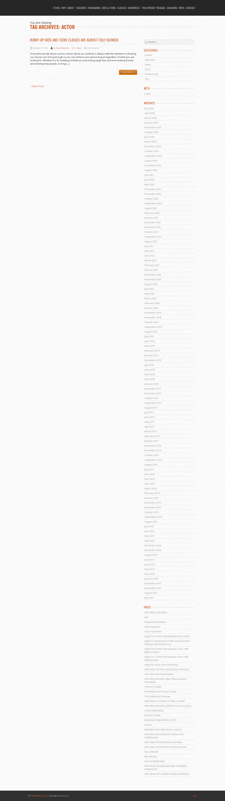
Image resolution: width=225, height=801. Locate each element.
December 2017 (152, 388)
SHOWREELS (134, 7)
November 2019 (152, 317)
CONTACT (190, 7)
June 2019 (149, 341)
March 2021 (150, 260)
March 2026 (150, 117)
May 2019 (149, 345)
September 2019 (153, 326)
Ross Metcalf (151, 751)
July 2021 (149, 246)
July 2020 (149, 288)
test (146, 617)
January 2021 (151, 269)
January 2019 (151, 355)
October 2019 (151, 322)
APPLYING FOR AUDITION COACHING (163, 742)
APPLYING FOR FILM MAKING (159, 674)
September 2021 (153, 236)
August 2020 (150, 284)
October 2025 (151, 132)
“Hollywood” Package (153, 7)
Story (147, 69)
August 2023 (150, 170)
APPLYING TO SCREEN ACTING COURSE (164, 701)
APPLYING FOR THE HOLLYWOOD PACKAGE (166, 669)
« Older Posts (37, 86)
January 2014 (151, 578)
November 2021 (152, 227)
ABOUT (71, 7)
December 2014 (152, 545)
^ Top (194, 795)
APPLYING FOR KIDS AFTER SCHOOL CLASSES (167, 705)
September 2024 (153, 155)
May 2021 (149, 250)
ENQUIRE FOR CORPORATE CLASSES (163, 729)
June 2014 (149, 564)
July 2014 (149, 559)
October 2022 (151, 198)
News (79, 48)
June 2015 (149, 531)
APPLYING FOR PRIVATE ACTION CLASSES (165, 747)
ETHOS (56, 7)
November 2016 (152, 450)
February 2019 (152, 350)
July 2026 (149, 108)
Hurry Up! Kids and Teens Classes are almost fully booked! (74, 40)
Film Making (94, 7)
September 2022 (153, 203)
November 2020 (152, 279)
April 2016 (149, 483)
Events (148, 55)
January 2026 (151, 122)
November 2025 (152, 127)
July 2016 (149, 469)
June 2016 (149, 474)
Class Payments (153, 631)
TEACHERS (81, 7)
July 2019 (149, 336)
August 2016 (150, 464)
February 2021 (152, 265)
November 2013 (152, 588)
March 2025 (150, 141)
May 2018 (149, 374)
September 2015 (153, 516)
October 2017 (151, 398)
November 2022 (152, 193)
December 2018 (152, 360)
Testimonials (151, 74)
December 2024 (152, 146)
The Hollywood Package (157, 696)
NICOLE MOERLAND (154, 761)
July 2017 (149, 412)
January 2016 (151, 497)
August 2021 (150, 241)
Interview (150, 59)
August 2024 (150, 160)
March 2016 (150, 488)
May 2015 (149, 535)
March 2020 (150, 298)
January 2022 (151, 217)
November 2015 (152, 507)
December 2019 (152, 312)
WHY (63, 7)
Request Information (155, 621)
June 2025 (149, 136)
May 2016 (149, 478)
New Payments (152, 626)
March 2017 (150, 431)
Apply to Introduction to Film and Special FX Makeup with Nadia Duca (167, 642)
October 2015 (151, 512)
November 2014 (152, 550)
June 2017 (149, 417)
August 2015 (150, 521)
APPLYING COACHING (155, 612)
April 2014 (149, 573)
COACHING (172, 7)
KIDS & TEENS (109, 7)
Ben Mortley (150, 756)
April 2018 (149, 379)
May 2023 (149, 184)
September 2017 (153, 402)
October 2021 (151, 231)
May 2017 (149, 421)
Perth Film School (40, 795)
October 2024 (151, 151)
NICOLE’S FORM (152, 715)
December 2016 (152, 445)
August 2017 (150, 407)
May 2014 (149, 569)
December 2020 (152, 274)
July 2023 (149, 174)
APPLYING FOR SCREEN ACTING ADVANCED (166, 773)
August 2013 (150, 592)
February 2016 (152, 493)
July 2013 (149, 597)
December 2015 (152, 502)
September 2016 (153, 459)
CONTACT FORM (152, 686)
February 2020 (152, 303)
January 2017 (151, 440)
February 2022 (152, 212)
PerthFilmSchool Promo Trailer (160, 691)
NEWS (182, 7)
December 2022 (152, 189)
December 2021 (152, 222)
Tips (147, 78)
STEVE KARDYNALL (154, 710)
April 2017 (149, 426)
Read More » (128, 72)
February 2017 (152, 436)
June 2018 (149, 369)
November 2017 (152, 393)
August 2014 (150, 554)
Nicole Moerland (62, 48)
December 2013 (152, 583)
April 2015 (149, 540)
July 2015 (149, 526)
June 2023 (149, 179)
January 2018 (151, 383)
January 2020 (151, 307)
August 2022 (150, 208)
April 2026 (149, 113)
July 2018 (149, 364)
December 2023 (152, 165)
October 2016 (151, 455)
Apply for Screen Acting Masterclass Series (167, 636)
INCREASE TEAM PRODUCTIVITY (160, 720)
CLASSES (121, 7)
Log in (147, 93)
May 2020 (149, 293)
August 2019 (150, 331)
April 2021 (149, 255)
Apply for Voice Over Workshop (161, 664)
